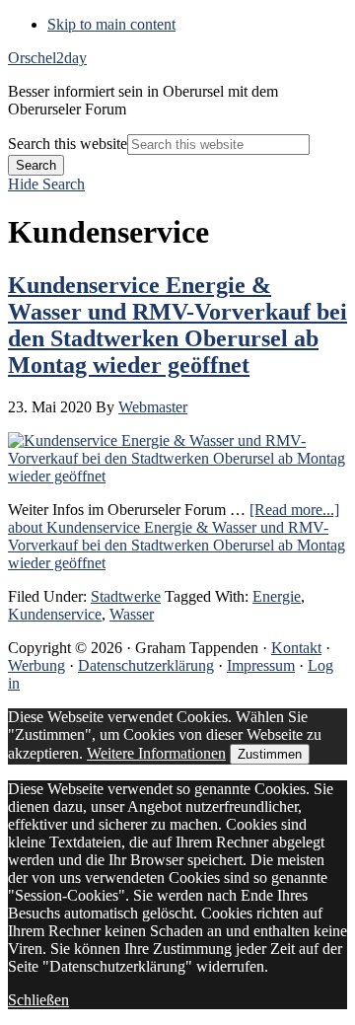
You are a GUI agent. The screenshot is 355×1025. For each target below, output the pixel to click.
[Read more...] (176, 536)
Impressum (261, 665)
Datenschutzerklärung (146, 665)
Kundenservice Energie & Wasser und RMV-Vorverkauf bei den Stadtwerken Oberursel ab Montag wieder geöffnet (177, 325)
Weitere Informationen (156, 753)
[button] (46, 184)
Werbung (36, 665)
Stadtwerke (126, 596)
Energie (276, 596)
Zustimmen (270, 754)
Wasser (131, 614)
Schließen (38, 999)
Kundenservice (55, 614)
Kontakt (296, 647)
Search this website (67, 143)
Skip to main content (111, 24)
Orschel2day (47, 57)
